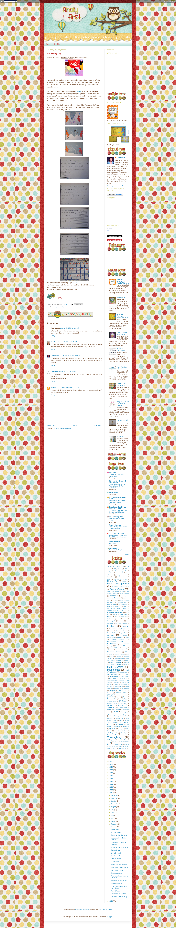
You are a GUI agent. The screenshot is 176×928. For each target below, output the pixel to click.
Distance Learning (114, 612)
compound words (123, 604)
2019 (111, 770)
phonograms (111, 695)
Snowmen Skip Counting (119, 897)
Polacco (125, 697)
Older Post (97, 425)
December (114, 795)
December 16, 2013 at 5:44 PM (66, 371)
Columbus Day (122, 602)
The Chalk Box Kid (117, 870)
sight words (125, 714)
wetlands (126, 744)
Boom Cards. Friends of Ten (115, 591)
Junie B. (111, 656)
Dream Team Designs (82, 909)
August (113, 807)
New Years (116, 682)
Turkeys (115, 742)
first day (121, 621)
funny (111, 630)
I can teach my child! (116, 517)
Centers (112, 596)
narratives (121, 680)
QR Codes (122, 701)
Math (125, 664)
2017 (111, 775)
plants (119, 697)
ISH (128, 654)
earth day (123, 614)
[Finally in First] (108, 231)
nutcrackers (124, 684)
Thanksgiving (114, 737)
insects (117, 654)
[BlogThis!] (77, 304)
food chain (118, 623)
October (114, 801)
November (114, 798)
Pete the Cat (123, 690)
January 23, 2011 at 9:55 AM (71, 355)
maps (119, 664)
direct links (124, 610)
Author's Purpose (122, 577)
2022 (111, 761)
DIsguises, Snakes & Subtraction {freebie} (123, 403)
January (114, 827)
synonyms (121, 728)
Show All (127, 554)
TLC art (125, 740)
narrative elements (112, 680)
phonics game (121, 692)
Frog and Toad (125, 628)
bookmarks (115, 586)
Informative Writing (114, 652)
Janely (53, 371)
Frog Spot (112, 472)
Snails (124, 716)
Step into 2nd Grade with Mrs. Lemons (117, 481)
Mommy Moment (115, 525)
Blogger (109, 917)
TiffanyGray (55, 387)
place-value (111, 697)
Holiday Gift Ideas (114, 648)
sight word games (113, 714)
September (115, 804)
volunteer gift (118, 744)
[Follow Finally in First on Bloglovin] (115, 195)
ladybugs (118, 656)
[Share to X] (79, 304)
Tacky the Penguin (117, 883)
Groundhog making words (119, 867)
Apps (108, 577)
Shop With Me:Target (115, 550)
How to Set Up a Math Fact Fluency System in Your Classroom (117, 486)
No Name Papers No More (119, 847)
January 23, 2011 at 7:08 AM (67, 342)
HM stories (126, 645)
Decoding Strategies (112, 610)
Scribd (109, 709)
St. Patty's (119, 724)
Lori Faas (54, 342)
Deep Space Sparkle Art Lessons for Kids (117, 507)
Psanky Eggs (123, 699)
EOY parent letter (122, 616)
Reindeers (110, 705)
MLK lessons (115, 861)
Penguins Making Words (119, 880)
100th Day (120, 566)
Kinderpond (113, 548)
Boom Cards (117, 589)
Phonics (109, 692)
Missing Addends (112, 674)
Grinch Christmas (118, 639)
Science (110, 707)
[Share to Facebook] (80, 304)
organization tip (119, 686)
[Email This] (75, 304)
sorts (120, 720)
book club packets (118, 583)
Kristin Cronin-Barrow (105, 909)
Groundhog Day (115, 641)
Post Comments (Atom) (63, 428)
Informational (121, 650)
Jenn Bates (55, 355)
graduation (120, 637)
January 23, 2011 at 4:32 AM (69, 328)
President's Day (112, 699)
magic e (127, 660)
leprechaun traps (119, 658)
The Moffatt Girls (115, 542)
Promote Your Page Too (112, 233)
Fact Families (111, 619)
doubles (115, 614)
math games (113, 669)
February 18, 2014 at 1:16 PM (69, 387)
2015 (111, 781)
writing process (122, 748)
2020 (111, 767)
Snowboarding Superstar (119, 835)
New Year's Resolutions (118, 894)
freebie (110, 626)
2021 (111, 764)
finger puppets (111, 621)
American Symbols (120, 571)
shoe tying (125, 712)
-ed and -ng (110, 566)
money (127, 674)
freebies (126, 626)
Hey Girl (117, 645)
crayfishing (117, 606)
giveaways (123, 635)
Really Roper (113, 492)
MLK (121, 674)
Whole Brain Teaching (115, 746)
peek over (116, 688)
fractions (125, 623)
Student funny (115, 850)
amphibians (110, 573)
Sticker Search (115, 829)
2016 (111, 778)
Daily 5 (125, 606)
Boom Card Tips (124, 586)
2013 (111, 787)
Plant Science (113, 543)
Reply (53, 336)
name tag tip (123, 678)
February (125, 619)
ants (126, 575)
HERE (79, 91)
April (113, 818)
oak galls (109, 686)
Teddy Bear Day (112, 735)
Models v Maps (116, 859)
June (113, 812)
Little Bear (120, 660)
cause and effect (124, 593)
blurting (124, 581)
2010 (111, 901)
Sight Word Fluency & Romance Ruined (122, 316)
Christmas (117, 598)
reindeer (123, 703)
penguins (112, 690)
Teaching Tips (112, 733)
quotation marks (112, 703)
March (113, 821)
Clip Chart (115, 600)
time (119, 740)
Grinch (127, 637)
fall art (118, 619)
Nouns (116, 684)
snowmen (110, 718)
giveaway (111, 635)
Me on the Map (121, 298)
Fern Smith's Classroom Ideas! (117, 498)
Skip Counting (114, 716)
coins (121, 600)
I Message (124, 648)
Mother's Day (113, 676)
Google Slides (111, 637)
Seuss (115, 712)
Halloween (111, 644)
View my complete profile (115, 186)
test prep (124, 735)
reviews (121, 705)
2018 (111, 773)
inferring (54, 307)
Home (48, 44)
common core (111, 604)
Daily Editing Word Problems (116, 608)
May (112, 815)
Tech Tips (124, 733)
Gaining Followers (121, 630)
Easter (109, 616)
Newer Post (51, 425)
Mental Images (123, 672)
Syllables (112, 728)
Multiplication (113, 678)
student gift (126, 726)
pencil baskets (125, 688)
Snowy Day (61, 307)
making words (115, 662)
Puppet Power (115, 891)
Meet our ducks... (116, 832)
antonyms (119, 575)
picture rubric (123, 695)
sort (115, 720)
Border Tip (120, 436)
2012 (111, 790)
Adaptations (117, 568)
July (112, 810)
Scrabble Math (123, 707)
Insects (123, 654)
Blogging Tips (112, 581)
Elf (115, 616)
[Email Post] (71, 304)
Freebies (57, 44)
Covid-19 (109, 606)
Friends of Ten (115, 628)
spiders (115, 722)
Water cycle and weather (119, 864)
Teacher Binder (120, 730)
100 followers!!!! (116, 853)
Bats (108, 579)
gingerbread (124, 633)
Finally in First (110, 228)
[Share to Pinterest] (82, 304)
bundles (115, 593)
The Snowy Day (116, 856)
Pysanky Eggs (111, 701)
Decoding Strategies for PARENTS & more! (123, 281)
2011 (111, 793)
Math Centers (115, 667)
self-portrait (116, 709)
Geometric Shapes (112, 633)
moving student (125, 676)
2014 (111, 784)
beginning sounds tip (120, 579)
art (113, 577)
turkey (109, 742)
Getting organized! (117, 873)
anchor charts (119, 573)
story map (117, 726)
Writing (114, 748)
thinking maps (111, 740)
